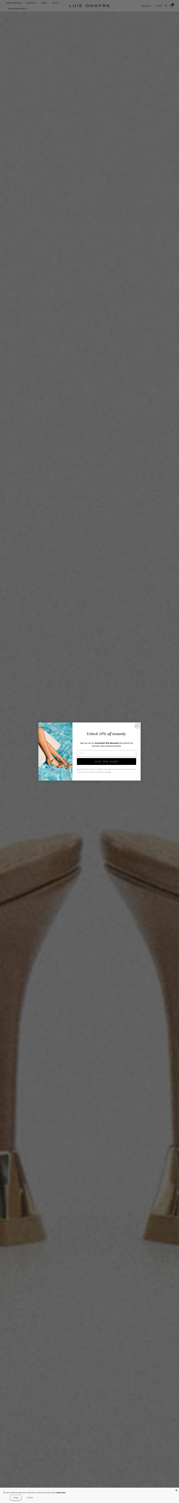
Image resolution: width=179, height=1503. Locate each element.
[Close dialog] (137, 726)
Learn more (60, 1492)
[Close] (176, 1490)
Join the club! (106, 761)
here (109, 772)
